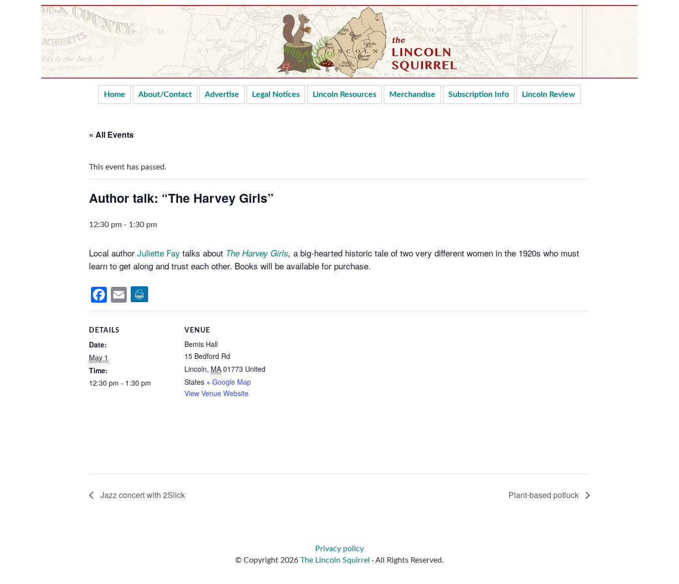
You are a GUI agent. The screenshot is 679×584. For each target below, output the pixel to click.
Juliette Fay (158, 253)
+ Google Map (228, 382)
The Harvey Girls (257, 253)
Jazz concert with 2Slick (141, 495)
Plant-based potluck (545, 495)
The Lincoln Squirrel (335, 560)
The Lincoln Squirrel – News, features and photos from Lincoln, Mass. (339, 42)
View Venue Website (216, 393)
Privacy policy (339, 549)
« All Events (111, 134)
